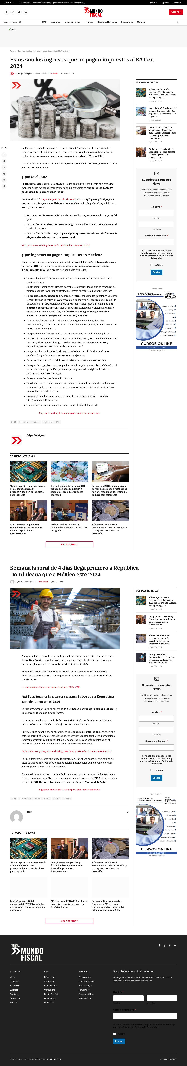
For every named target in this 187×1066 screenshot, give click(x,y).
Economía (177, 3)
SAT (44, 22)
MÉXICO (56, 798)
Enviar (156, 272)
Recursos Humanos (107, 22)
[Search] (177, 22)
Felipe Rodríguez (25, 74)
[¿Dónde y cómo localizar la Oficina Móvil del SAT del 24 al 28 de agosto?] (69, 510)
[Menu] (181, 22)
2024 (13, 422)
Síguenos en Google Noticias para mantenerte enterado (69, 413)
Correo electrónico (156, 235)
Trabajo (67, 798)
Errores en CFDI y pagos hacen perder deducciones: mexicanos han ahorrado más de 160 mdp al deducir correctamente (109, 490)
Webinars (176, 12)
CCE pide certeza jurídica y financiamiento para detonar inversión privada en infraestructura (26, 529)
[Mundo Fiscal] (93, 12)
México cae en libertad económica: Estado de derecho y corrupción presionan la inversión (109, 529)
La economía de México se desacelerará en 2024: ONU (51, 687)
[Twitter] (4, 161)
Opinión (141, 22)
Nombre (156, 218)
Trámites (153, 3)
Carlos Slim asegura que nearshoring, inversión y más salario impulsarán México (66, 751)
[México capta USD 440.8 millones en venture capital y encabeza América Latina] (69, 887)
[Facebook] (4, 154)
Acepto (159, 264)
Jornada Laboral (42, 798)
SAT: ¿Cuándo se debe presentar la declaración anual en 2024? (56, 245)
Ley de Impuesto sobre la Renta (59, 199)
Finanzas (36, 422)
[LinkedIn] (4, 167)
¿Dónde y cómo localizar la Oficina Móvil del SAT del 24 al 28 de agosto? (69, 527)
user (20, 582)
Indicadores (127, 22)
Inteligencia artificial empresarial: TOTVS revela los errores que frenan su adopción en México (27, 905)
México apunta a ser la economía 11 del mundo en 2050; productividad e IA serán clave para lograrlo (28, 490)
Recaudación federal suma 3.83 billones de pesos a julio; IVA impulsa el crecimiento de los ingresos (68, 490)
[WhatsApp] (4, 180)
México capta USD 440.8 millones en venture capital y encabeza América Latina (69, 904)
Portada (13, 51)
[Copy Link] (4, 186)
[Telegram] (4, 173)
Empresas (165, 3)
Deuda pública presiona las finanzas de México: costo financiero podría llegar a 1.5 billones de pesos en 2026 (108, 905)
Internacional (25, 798)
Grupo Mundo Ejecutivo (51, 1059)
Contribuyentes (72, 22)
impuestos (47, 422)
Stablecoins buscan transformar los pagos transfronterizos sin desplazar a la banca (53, 3)
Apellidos (156, 229)
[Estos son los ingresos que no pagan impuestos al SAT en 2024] (65, 140)
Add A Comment (69, 544)
